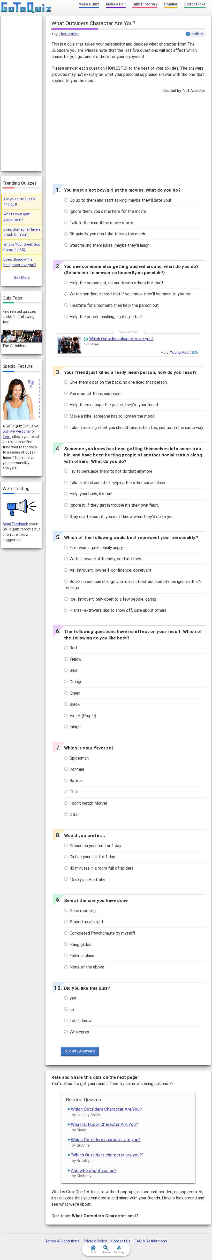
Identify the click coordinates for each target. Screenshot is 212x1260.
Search (106, 1252)
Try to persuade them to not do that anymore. (111, 471)
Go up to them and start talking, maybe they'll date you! (120, 200)
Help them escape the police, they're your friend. (114, 404)
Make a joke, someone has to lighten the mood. (112, 416)
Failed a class (81, 955)
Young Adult (180, 352)
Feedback (197, 34)
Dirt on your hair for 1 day (92, 856)
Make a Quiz (89, 4)
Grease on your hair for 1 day (95, 845)
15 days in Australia (87, 879)
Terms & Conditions (62, 1241)
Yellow (75, 659)
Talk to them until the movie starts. (101, 222)
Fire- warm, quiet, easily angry (96, 547)
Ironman (76, 769)
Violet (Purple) (82, 715)
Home (93, 1252)
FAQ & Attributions (151, 1241)
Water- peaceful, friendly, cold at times (105, 558)
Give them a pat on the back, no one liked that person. (118, 382)
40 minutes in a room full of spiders (101, 868)
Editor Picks (195, 4)
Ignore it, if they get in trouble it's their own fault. (114, 505)
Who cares (79, 1032)
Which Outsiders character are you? (121, 338)
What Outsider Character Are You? (104, 1124)
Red (73, 647)
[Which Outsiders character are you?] (69, 345)
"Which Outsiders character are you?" (107, 1154)
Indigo (75, 726)
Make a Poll (116, 4)
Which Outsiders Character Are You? (106, 1109)
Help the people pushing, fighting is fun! (105, 316)
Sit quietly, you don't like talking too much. (107, 233)
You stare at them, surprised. (95, 393)
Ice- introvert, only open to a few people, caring (112, 599)
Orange (75, 681)
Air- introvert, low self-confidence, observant (110, 570)
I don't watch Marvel (88, 803)
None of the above (86, 967)
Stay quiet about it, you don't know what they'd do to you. (121, 516)
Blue (73, 670)
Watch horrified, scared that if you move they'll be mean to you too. (130, 294)
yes (72, 998)
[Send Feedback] (22, 507)
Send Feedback (15, 524)
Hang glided (80, 944)
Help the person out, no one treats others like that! (116, 282)
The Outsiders (69, 34)
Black (74, 704)
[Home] (26, 7)
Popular (171, 4)
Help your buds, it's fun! (90, 493)
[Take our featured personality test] (21, 398)
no (71, 1009)
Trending (119, 1252)
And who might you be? (93, 1170)
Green (74, 693)
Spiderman (79, 758)
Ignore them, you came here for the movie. (108, 211)
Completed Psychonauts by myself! (102, 933)
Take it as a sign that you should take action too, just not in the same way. (136, 427)
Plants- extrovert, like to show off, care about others (117, 610)
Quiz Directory (144, 4)
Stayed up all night (86, 921)
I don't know (80, 1020)
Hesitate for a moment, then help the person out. (114, 305)
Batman (76, 780)
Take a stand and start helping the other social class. (117, 482)
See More (22, 277)
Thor (73, 791)
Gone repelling (82, 910)
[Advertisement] (128, 137)
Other (74, 814)
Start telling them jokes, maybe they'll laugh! (110, 245)
